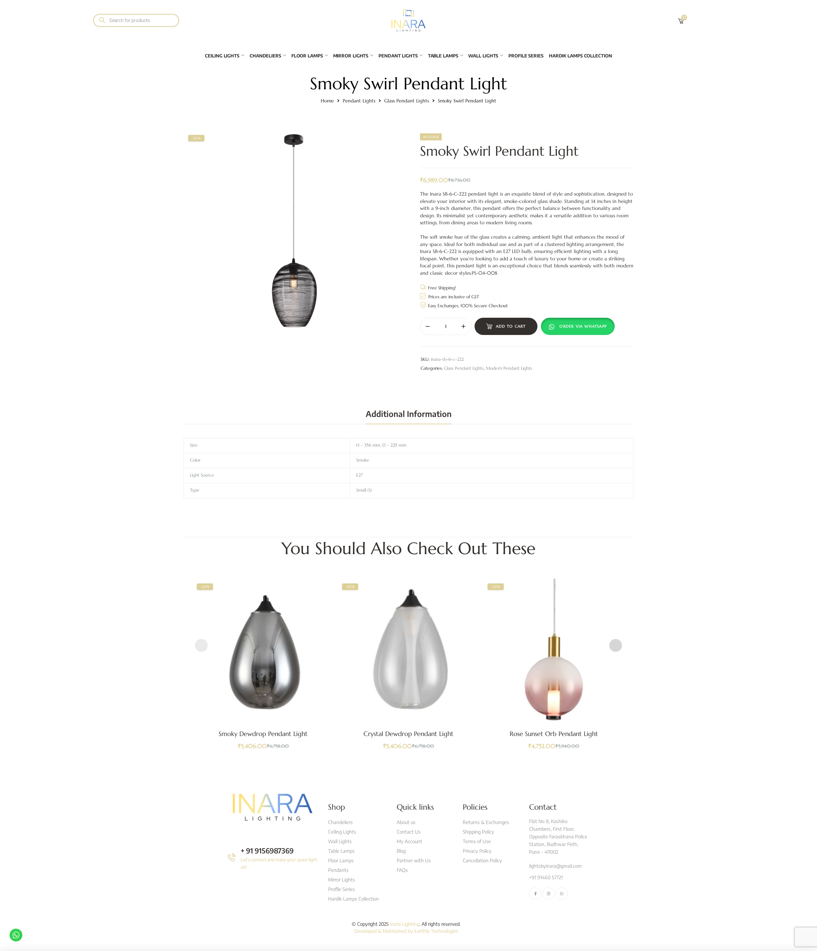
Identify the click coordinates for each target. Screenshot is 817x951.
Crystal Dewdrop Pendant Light (408, 734)
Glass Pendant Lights (406, 101)
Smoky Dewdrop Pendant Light (263, 734)
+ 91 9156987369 (267, 850)
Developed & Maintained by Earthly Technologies (406, 931)
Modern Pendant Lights (509, 368)
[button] (579, 326)
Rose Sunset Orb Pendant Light (554, 734)
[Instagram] (549, 894)
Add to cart (511, 326)
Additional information (409, 414)
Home (327, 101)
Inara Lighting (404, 924)
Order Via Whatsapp (583, 326)
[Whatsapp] (562, 894)
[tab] (409, 414)
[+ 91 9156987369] (231, 857)
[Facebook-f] (535, 894)
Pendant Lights (359, 101)
